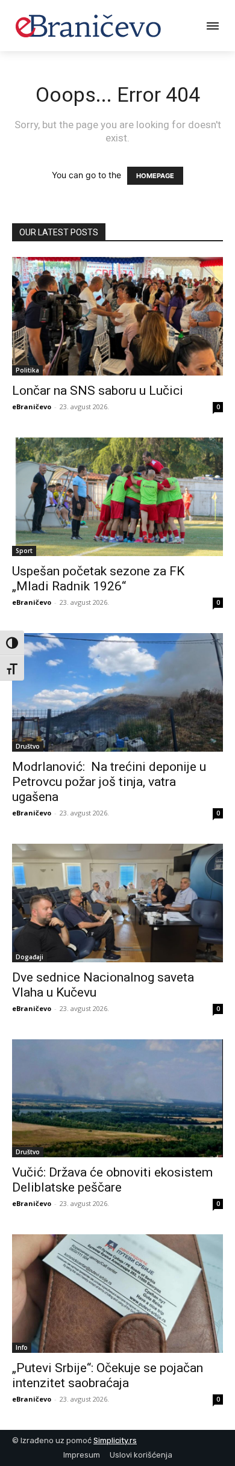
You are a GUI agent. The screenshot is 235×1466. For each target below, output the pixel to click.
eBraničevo (31, 406)
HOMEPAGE (155, 176)
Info (22, 1347)
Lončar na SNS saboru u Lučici (97, 390)
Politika (27, 370)
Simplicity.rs (115, 1440)
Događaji (29, 957)
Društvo (28, 746)
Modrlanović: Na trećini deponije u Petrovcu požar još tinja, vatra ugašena (109, 781)
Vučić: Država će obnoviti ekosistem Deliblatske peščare (112, 1180)
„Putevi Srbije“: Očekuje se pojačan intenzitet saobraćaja (107, 1375)
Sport (24, 550)
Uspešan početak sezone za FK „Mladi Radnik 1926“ (98, 578)
